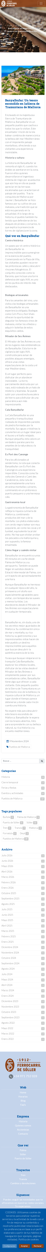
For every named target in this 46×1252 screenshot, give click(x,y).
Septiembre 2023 (10, 1017)
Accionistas (23, 1129)
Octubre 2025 (8, 893)
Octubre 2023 (8, 1011)
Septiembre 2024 (10, 963)
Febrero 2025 (8, 936)
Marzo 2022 (7, 1033)
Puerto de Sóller (12, 822)
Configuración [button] (9, 1246)
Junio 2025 (7, 914)
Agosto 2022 (8, 1022)
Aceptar (24, 1246)
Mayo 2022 (7, 1028)
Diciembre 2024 (9, 947)
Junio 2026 (7, 860)
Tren (6, 827)
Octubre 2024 (8, 957)
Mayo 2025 (7, 920)
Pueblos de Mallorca (11, 798)
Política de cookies (29, 1239)
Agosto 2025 (8, 904)
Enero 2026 (7, 887)
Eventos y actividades (12, 793)
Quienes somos (23, 1125)
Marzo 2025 (7, 930)
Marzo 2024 (7, 990)
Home (23, 1092)
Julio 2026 (6, 855)
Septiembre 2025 (10, 898)
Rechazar (38, 1246)
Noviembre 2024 (10, 952)
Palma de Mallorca (28, 817)
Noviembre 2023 (10, 1006)
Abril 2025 (6, 925)
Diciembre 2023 (9, 1001)
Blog (23, 1100)
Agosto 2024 (8, 968)
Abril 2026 (6, 871)
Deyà (24, 833)
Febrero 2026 (8, 882)
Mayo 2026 (7, 866)
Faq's (23, 1104)
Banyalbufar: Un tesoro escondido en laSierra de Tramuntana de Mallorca (23, 105)
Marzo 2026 (7, 876)
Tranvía (23, 1179)
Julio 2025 (6, 909)
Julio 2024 (6, 974)
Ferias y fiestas (8, 787)
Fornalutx (9, 833)
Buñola (8, 817)
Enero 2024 (7, 995)
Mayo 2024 (7, 979)
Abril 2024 (6, 985)
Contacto (23, 1133)
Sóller (31, 822)
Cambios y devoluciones (23, 1183)
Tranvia (20, 827)
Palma (23, 1150)
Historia (5, 776)
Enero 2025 (7, 941)
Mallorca (35, 827)
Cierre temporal (9, 782)
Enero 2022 (7, 1038)
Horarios (23, 1096)
